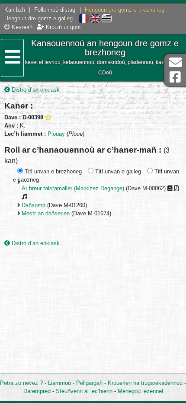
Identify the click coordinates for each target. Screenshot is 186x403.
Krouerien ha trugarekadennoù (145, 383)
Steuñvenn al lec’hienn (84, 391)
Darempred (37, 391)
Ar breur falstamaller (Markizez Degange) (73, 188)
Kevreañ (21, 27)
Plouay (56, 134)
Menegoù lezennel (140, 391)
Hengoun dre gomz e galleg (38, 18)
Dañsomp (33, 205)
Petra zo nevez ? (21, 383)
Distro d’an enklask (35, 89)
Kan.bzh (14, 9)
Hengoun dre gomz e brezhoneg (124, 9)
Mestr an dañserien (46, 213)
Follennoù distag (54, 9)
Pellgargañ (89, 383)
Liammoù (59, 383)
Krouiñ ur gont (62, 27)
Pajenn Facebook (175, 77)
